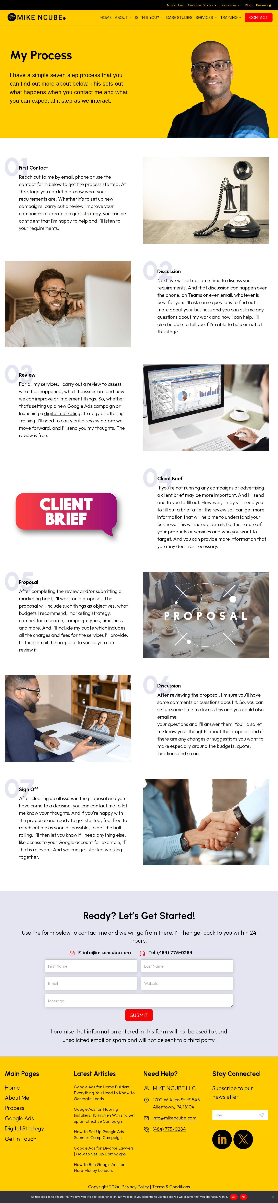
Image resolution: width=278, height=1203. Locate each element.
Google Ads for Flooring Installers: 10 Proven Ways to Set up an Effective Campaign (104, 1115)
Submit (139, 1015)
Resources (228, 5)
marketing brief (35, 598)
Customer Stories (200, 5)
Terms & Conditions (171, 1187)
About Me (17, 1097)
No (244, 1196)
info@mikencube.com (174, 1118)
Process (14, 1107)
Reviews (262, 5)
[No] (273, 1197)
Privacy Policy (135, 1187)
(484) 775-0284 (169, 1129)
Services (204, 17)
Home (106, 17)
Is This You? (147, 17)
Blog (248, 5)
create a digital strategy (75, 213)
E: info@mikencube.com (104, 952)
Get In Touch (20, 1138)
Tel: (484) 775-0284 (170, 952)
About (121, 17)
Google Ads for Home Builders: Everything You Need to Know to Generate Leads (104, 1092)
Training (229, 17)
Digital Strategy (24, 1128)
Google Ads (19, 1118)
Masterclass (175, 5)
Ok (234, 1196)
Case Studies (179, 17)
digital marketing (62, 413)
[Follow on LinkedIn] (222, 1139)
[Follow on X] (243, 1139)
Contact (258, 17)
